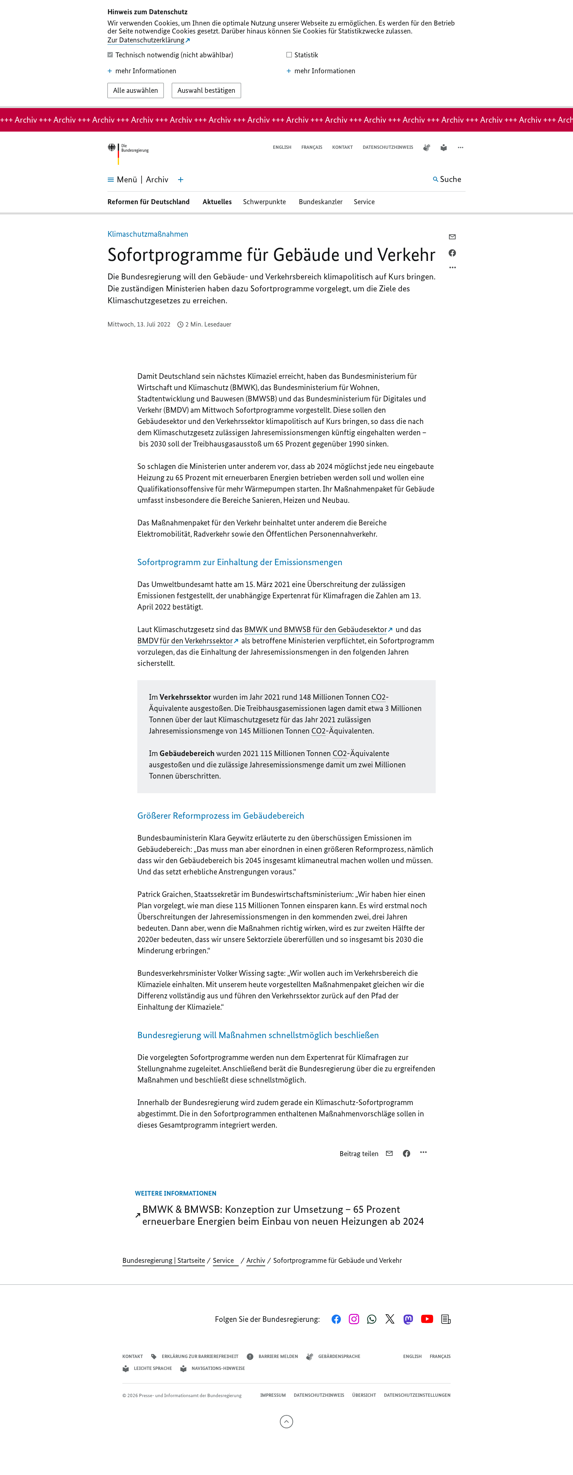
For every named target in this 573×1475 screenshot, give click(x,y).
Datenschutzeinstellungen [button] (417, 1395)
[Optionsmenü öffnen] (453, 269)
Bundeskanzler (321, 201)
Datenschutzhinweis (388, 147)
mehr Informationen (145, 71)
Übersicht (364, 1395)
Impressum (273, 1395)
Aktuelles (217, 201)
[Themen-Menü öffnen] (180, 179)
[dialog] (286, 54)
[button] (461, 148)
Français (311, 147)
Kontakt (342, 147)
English (282, 147)
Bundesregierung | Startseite (163, 1260)
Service (367, 201)
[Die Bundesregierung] (128, 154)
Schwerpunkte (265, 201)
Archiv (255, 1260)
